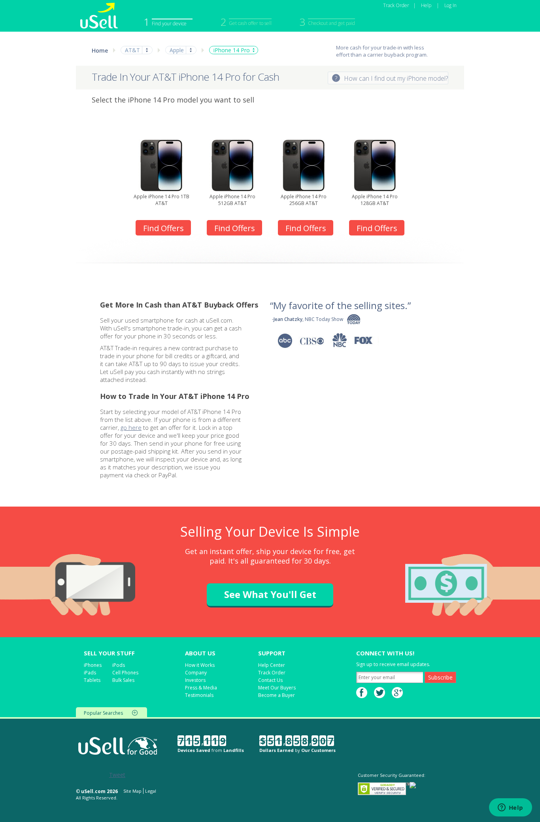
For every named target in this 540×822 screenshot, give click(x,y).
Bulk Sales (123, 680)
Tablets (92, 680)
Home (100, 50)
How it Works (200, 665)
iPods (118, 665)
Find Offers (163, 228)
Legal (150, 791)
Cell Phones (125, 672)
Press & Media (201, 687)
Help (426, 5)
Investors (195, 680)
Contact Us (270, 680)
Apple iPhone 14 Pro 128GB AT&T (375, 200)
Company (196, 672)
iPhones (93, 665)
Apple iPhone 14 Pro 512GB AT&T (232, 200)
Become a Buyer (276, 695)
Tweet (117, 774)
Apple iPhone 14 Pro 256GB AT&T (304, 200)
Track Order (396, 5)
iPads (90, 672)
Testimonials (199, 695)
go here (131, 427)
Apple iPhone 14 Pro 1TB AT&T (161, 200)
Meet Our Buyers (277, 687)
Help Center (271, 665)
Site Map (132, 791)
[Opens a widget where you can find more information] (510, 808)
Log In (450, 5)
